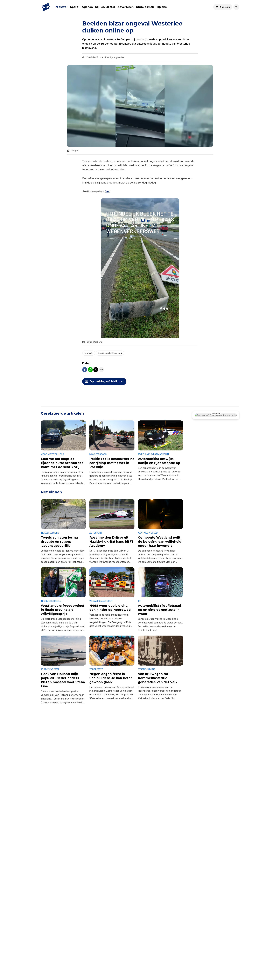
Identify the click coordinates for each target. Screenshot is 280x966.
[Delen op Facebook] (84, 369)
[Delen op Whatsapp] (90, 369)
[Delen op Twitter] (95, 369)
